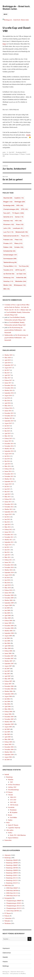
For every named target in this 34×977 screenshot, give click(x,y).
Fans (6, 213)
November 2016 (9, 388)
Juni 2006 (7, 701)
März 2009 (7, 618)
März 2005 (7, 739)
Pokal (4, 44)
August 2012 (8, 514)
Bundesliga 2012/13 (12, 880)
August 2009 (8, 605)
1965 (11, 782)
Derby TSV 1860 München (18, 835)
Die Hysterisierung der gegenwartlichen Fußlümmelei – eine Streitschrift (15, 329)
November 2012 (9, 507)
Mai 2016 (7, 400)
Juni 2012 (7, 519)
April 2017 (7, 375)
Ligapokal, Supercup (14, 827)
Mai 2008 (7, 643)
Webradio (7, 921)
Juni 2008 (7, 641)
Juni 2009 (7, 610)
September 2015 (9, 421)
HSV (18, 221)
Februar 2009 (8, 620)
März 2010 (7, 588)
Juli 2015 (7, 426)
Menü (5, 14)
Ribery (18, 243)
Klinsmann (8, 224)
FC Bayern (22, 154)
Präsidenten (13, 810)
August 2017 (8, 368)
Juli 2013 (7, 486)
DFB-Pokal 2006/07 (12, 888)
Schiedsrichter (9, 251)
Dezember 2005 (9, 716)
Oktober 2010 (8, 570)
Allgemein (7, 855)
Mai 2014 (7, 461)
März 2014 (7, 466)
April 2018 (7, 362)
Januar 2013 (7, 502)
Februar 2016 (8, 408)
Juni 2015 (7, 428)
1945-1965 (13, 802)
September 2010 (9, 572)
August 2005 (8, 727)
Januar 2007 (7, 684)
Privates (7, 243)
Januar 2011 (7, 562)
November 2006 (9, 689)
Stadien (10, 820)
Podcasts (6, 916)
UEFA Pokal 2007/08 (12, 911)
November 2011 (9, 537)
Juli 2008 (7, 638)
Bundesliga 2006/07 (21, 152)
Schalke (28, 135)
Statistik (6, 774)
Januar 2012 (7, 532)
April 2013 (7, 494)
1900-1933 (13, 797)
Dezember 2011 (9, 534)
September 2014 (9, 451)
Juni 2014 (7, 459)
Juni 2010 (7, 580)
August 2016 (8, 395)
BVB (20, 205)
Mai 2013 (7, 491)
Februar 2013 (8, 499)
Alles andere (9, 830)
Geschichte (11, 807)
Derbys (10, 833)
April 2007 (7, 676)
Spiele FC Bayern (13, 825)
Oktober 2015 (8, 418)
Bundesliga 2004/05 (12, 860)
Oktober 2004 (8, 752)
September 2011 (9, 542)
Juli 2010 (7, 577)
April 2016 (7, 403)
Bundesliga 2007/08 (12, 868)
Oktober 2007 (8, 661)
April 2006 (7, 706)
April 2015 (7, 433)
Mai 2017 (7, 373)
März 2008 (7, 648)
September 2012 (9, 512)
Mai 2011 (7, 552)
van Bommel (8, 274)
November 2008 (9, 628)
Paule (25, 236)
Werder (7, 285)
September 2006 (9, 694)
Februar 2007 (8, 681)
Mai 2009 (7, 613)
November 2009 (9, 598)
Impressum (6, 948)
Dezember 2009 (9, 595)
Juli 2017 (7, 370)
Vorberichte (21, 277)
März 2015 (7, 436)
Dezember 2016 (9, 385)
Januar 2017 (7, 383)
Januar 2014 (7, 471)
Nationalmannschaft (11, 236)
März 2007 (7, 679)
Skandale (10, 779)
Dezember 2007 (9, 656)
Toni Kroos (24, 266)
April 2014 (7, 464)
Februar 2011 (8, 560)
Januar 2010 (7, 593)
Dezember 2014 (9, 443)
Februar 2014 (8, 469)
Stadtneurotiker (8, 335)
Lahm (7, 228)
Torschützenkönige (13, 790)
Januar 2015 (7, 441)
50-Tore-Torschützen (14, 784)
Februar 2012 (8, 529)
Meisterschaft (22, 232)
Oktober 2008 (8, 630)
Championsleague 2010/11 (14, 903)
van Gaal (21, 274)
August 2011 (8, 545)
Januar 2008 (7, 653)
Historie (5, 961)
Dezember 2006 (9, 686)
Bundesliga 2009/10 (12, 873)
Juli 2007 (7, 668)
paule (4, 152)
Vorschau (8, 281)
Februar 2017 (8, 380)
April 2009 (7, 615)
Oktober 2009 (8, 600)
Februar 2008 (8, 651)
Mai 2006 (7, 704)
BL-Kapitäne (13, 812)
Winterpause (20, 285)
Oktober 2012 (8, 509)
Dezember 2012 (9, 504)
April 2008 (7, 646)
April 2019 (7, 360)
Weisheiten (20, 281)
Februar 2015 (8, 438)
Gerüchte (8, 217)
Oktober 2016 (8, 390)
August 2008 (8, 636)
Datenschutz (8, 840)
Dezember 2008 (9, 625)
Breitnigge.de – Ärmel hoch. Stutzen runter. (16, 7)
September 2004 (9, 754)
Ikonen (10, 815)
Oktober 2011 (8, 539)
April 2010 (7, 585)
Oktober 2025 (8, 355)
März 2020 (7, 357)
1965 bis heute (14, 805)
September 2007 (9, 663)
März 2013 (7, 496)
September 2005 (9, 724)
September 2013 (9, 481)
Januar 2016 (7, 411)
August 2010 (8, 575)
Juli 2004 (7, 759)
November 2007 (9, 658)
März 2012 (7, 527)
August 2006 (8, 696)
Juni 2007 (7, 671)
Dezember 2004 (9, 747)
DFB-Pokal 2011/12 (12, 893)
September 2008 (9, 633)
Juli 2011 (7, 547)
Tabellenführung (10, 262)
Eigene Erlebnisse (13, 838)
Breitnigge (20, 202)
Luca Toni (8, 232)
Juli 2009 (7, 608)
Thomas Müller (10, 266)
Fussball (28, 154)
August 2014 (8, 454)
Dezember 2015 (9, 413)
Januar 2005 (7, 744)
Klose (19, 224)
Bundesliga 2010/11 (12, 875)
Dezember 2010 (9, 565)
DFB (24, 209)
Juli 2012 (7, 517)
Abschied (7, 198)
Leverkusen (18, 228)
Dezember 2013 (9, 474)
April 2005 (7, 737)
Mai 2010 (7, 582)
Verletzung (8, 277)
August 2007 (8, 666)
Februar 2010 (8, 590)
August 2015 (8, 423)
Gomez (19, 217)
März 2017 (7, 378)
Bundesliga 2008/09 (12, 870)
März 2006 (7, 709)
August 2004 (8, 757)
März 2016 (7, 405)
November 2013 (9, 476)
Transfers (8, 270)
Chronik (10, 795)
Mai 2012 (7, 522)
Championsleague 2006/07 (14, 901)
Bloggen (8, 202)
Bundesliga (5, 154)
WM (6, 289)
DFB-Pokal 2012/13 (12, 895)
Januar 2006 (7, 714)
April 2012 (7, 524)
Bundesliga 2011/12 (12, 878)
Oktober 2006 (8, 691)
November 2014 (9, 446)
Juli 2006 (7, 699)
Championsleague (13, 154)
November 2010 (9, 567)
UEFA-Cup (20, 270)
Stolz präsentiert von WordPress (18, 973)
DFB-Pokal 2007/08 (12, 890)
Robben (7, 247)
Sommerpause (10, 258)
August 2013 (8, 484)
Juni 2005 (7, 732)
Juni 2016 (7, 398)
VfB (4, 156)
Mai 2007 (7, 673)
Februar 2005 (8, 742)
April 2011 (7, 555)
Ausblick (19, 198)
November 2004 (9, 749)
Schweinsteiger (10, 255)
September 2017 (9, 365)
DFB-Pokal (7, 885)
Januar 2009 (7, 623)
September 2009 (9, 603)
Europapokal (8, 898)
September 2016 (9, 393)
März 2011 (7, 557)
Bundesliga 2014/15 (12, 883)
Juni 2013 (7, 489)
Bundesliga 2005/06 (12, 863)
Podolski (8, 239)
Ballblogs (6, 966)
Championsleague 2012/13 (14, 908)
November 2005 (9, 719)
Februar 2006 (8, 711)
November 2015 (9, 416)
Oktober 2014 (8, 448)
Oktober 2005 (8, 722)
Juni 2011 (7, 550)
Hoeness (8, 221)
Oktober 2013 (8, 479)
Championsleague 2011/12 (14, 906)
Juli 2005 (7, 729)
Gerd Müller (13, 817)
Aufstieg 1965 (12, 787)
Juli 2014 (7, 456)
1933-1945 (13, 800)
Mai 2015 (7, 431)
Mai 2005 (7, 734)
